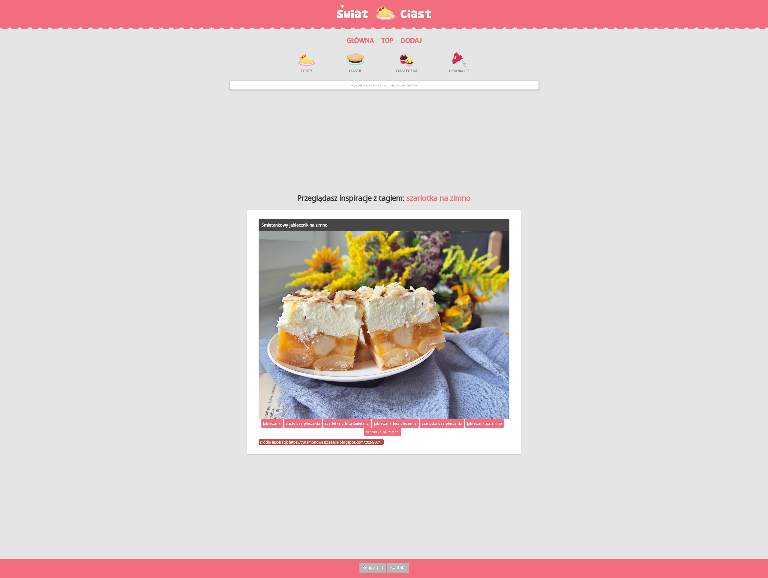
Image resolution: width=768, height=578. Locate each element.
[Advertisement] (384, 139)
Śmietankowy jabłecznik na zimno (295, 225)
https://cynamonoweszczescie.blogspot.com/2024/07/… (335, 442)
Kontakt (398, 567)
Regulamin (372, 567)
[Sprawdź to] (387, 40)
